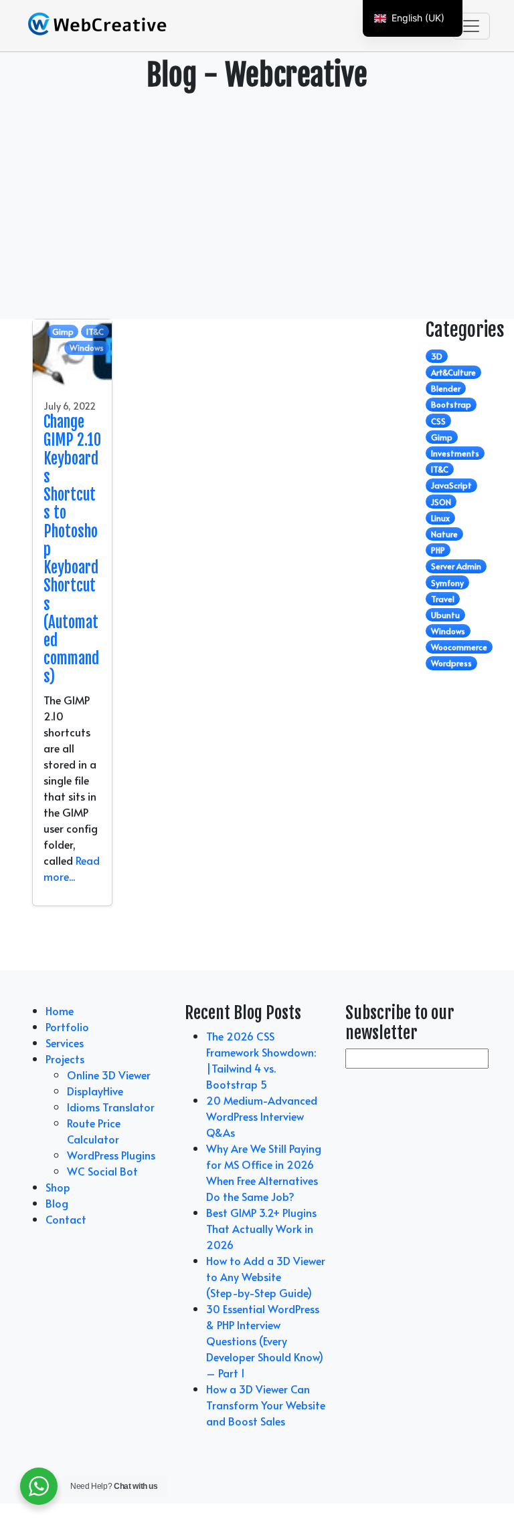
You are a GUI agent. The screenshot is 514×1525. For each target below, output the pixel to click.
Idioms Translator (111, 1106)
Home (60, 1010)
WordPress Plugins (111, 1154)
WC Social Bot (102, 1170)
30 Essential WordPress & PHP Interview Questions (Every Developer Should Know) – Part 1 (264, 1340)
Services (65, 1042)
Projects (65, 1058)
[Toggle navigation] (471, 26)
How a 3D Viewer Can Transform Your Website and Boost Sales (265, 1404)
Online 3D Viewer (109, 1074)
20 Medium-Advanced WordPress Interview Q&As (261, 1116)
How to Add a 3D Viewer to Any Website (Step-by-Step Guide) (265, 1276)
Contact (66, 1219)
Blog (57, 1203)
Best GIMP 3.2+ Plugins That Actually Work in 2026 (261, 1228)
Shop (58, 1187)
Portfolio (67, 1026)
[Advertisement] (257, 202)
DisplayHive (95, 1090)
